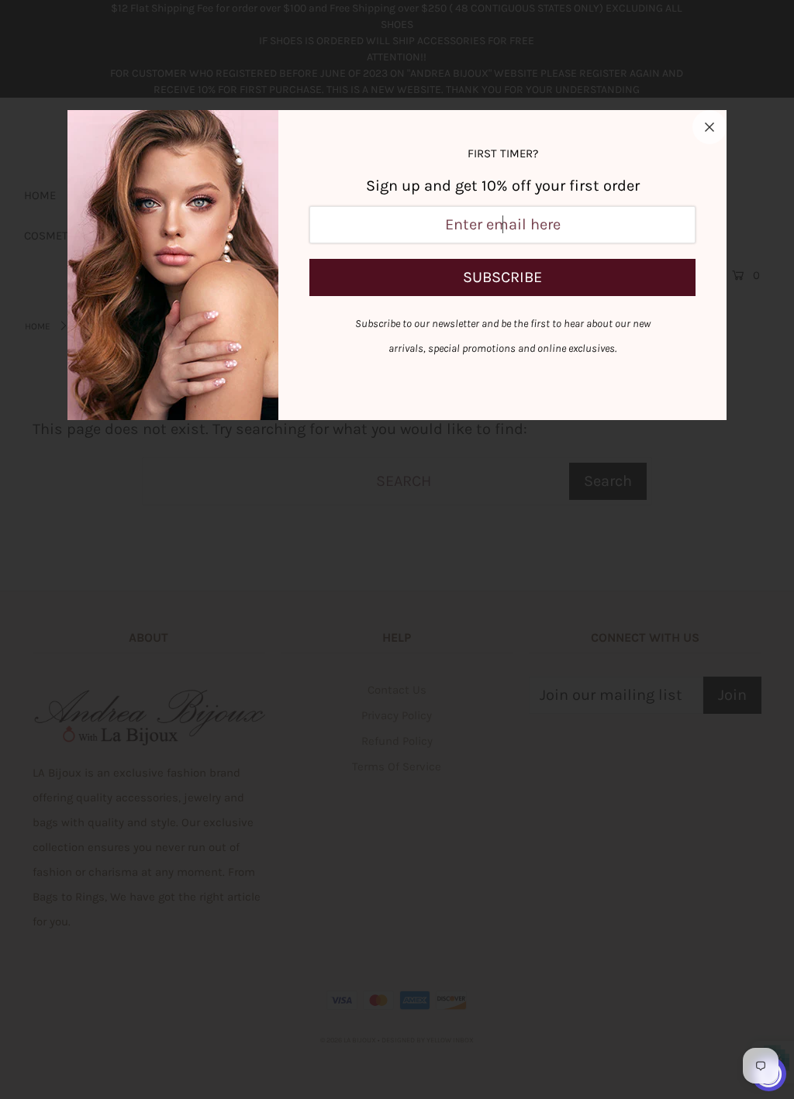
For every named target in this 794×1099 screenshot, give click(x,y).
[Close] (709, 127)
